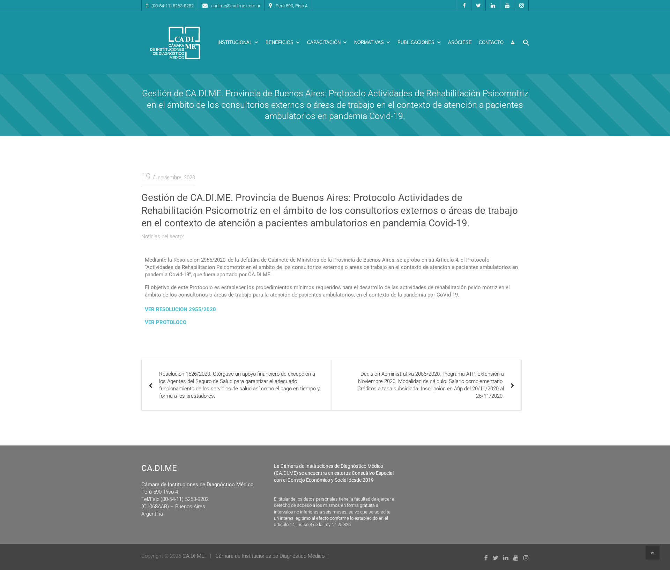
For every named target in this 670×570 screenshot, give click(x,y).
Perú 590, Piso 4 (291, 5)
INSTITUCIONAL (234, 42)
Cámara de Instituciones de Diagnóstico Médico (270, 556)
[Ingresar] (513, 42)
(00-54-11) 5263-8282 (172, 5)
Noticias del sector (162, 236)
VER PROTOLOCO (166, 322)
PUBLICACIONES (415, 42)
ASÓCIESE (460, 42)
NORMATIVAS (369, 42)
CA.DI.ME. (194, 556)
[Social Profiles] (464, 5)
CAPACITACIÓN (324, 42)
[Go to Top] (653, 553)
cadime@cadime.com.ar (235, 5)
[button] (526, 42)
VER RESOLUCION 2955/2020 (180, 309)
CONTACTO (491, 42)
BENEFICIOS (279, 42)
